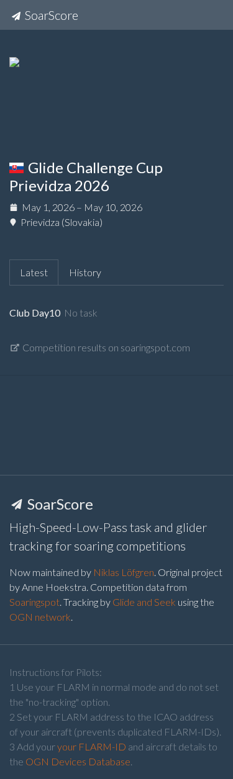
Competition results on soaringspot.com (105, 347)
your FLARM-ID (91, 746)
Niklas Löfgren (123, 572)
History (85, 272)
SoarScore (50, 14)
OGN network (40, 617)
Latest (34, 272)
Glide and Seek (144, 602)
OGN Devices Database (77, 761)
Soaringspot (34, 602)
